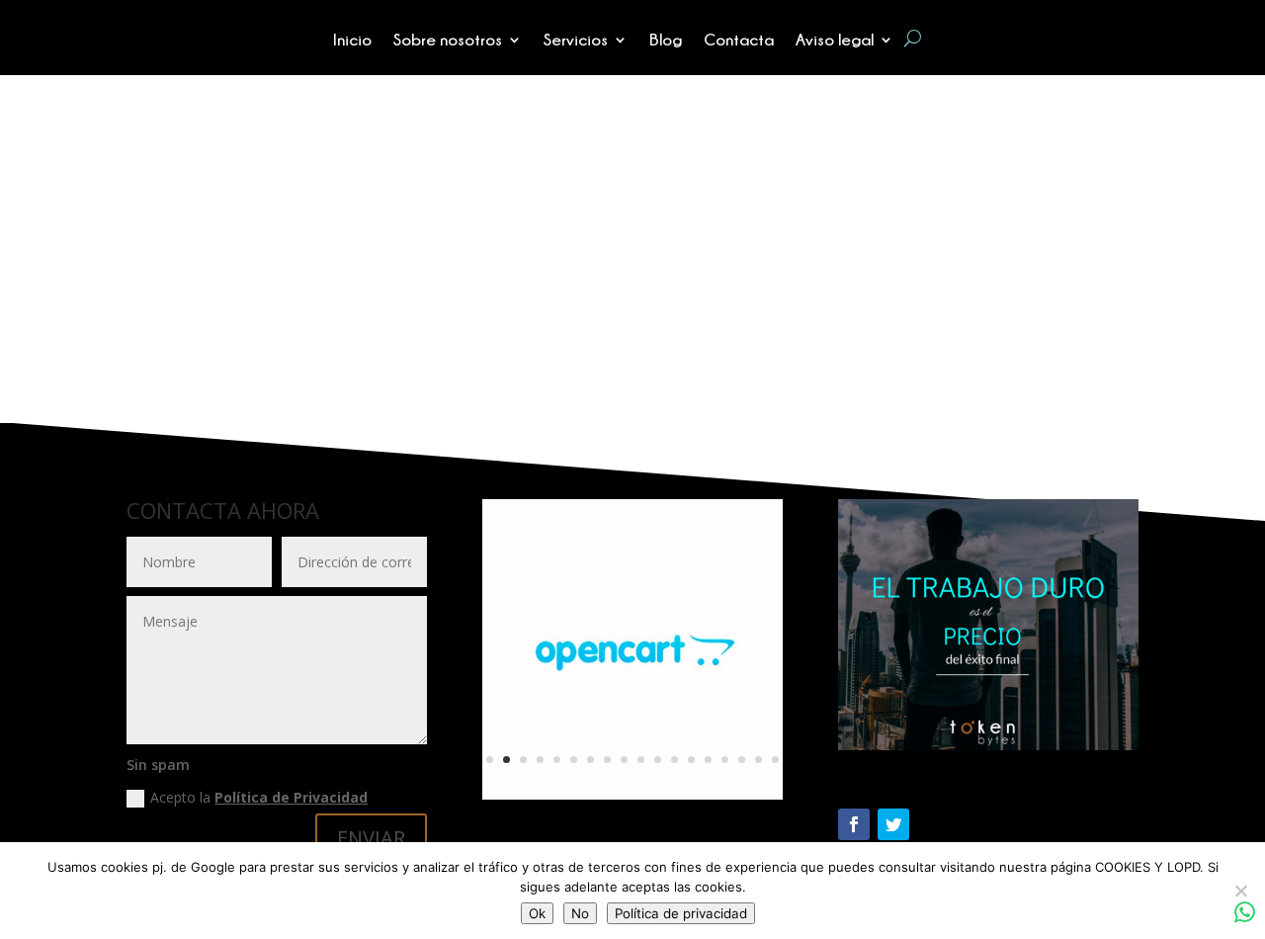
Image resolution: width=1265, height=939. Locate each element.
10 (640, 759)
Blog (665, 40)
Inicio (352, 40)
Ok (537, 913)
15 (724, 759)
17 (758, 759)
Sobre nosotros (447, 40)
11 (657, 759)
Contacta (739, 40)
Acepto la (259, 797)
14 (708, 759)
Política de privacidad (681, 913)
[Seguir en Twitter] (893, 824)
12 (674, 759)
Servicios (576, 40)
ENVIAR (371, 837)
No (580, 913)
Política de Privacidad (291, 797)
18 (775, 759)
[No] (1240, 890)
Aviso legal (835, 40)
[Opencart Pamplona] (632, 794)
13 (691, 759)
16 (741, 759)
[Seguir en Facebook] (854, 824)
